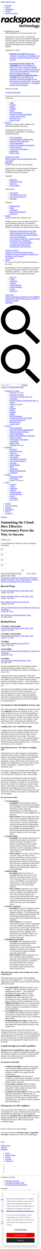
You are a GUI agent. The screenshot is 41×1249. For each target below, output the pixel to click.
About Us (13, 277)
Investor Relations (16, 287)
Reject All (21, 1240)
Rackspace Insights (24, 234)
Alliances (13, 283)
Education (13, 199)
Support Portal (10, 1155)
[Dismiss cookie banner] (34, 1195)
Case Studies (25, 242)
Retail (12, 208)
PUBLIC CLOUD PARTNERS (21, 114)
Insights (8, 216)
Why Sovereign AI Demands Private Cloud (16, 615)
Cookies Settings (20, 1230)
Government (14, 193)
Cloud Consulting (16, 137)
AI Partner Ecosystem (12, 92)
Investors (8, 1159)
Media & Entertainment (18, 212)
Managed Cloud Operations (19, 141)
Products (4, 517)
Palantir (12, 107)
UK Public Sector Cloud (18, 195)
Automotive (14, 210)
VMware (13, 105)
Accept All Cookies (20, 1235)
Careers (12, 289)
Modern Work (14, 153)
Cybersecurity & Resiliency (19, 149)
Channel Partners (15, 285)
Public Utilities (15, 185)
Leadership (13, 281)
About (7, 260)
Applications (14, 151)
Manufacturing (15, 206)
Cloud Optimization (16, 143)
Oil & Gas (13, 183)
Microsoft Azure (15, 118)
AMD (12, 103)
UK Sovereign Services (18, 197)
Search (24, 385)
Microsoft (4, 1149)
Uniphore (13, 109)
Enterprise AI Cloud (12, 31)
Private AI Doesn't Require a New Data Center (17, 591)
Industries (8, 163)
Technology (14, 214)
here (35, 1134)
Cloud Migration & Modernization (21, 139)
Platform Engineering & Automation (22, 145)
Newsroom (13, 291)
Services (8, 122)
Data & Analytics (16, 147)
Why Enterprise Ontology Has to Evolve (15, 602)
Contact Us (5, 387)
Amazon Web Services (17, 116)
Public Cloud (5, 1145)
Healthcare (13, 180)
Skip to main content (8, 2)
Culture (12, 279)
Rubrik (12, 110)
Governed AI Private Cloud (14, 1183)
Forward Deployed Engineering (16, 1185)
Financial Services (16, 182)
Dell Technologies (16, 112)
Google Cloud (14, 120)
